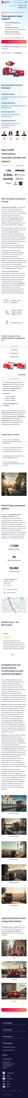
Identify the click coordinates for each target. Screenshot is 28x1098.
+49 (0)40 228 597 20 (12, 589)
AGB (8, 1090)
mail (7, 1059)
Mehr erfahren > (5, 127)
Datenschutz (13, 1090)
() (22, 5)
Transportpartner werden (9, 1047)
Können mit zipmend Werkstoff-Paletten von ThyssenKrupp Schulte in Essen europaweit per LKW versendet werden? (13, 449)
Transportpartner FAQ (8, 1050)
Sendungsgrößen (17, 53)
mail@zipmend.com (22, 7)
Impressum (19, 1090)
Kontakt (4, 1090)
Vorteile (9, 53)
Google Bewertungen (20, 165)
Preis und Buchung (18, 2)
